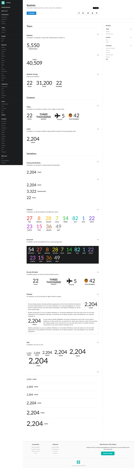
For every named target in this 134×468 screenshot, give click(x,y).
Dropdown (4, 127)
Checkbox (3, 123)
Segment (3, 77)
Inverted (108, 52)
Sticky (2, 147)
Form (2, 88)
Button (3, 47)
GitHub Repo (55, 447)
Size (107, 59)
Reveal (3, 75)
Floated (107, 57)
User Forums (55, 449)
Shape (2, 143)
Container (3, 49)
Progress (3, 136)
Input (2, 62)
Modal (3, 132)
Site (2, 40)
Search (3, 141)
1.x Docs (55, 451)
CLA (35, 453)
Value (107, 40)
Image (2, 60)
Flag (2, 53)
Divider (3, 51)
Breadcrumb (4, 86)
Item (2, 112)
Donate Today (107, 453)
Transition (3, 152)
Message (3, 95)
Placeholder (4, 71)
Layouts (3, 32)
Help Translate (36, 447)
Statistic (3, 114)
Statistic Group (109, 33)
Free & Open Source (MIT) (78, 465)
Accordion (3, 121)
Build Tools (4, 19)
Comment (3, 108)
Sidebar (3, 145)
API (2, 158)
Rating (3, 138)
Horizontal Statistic (110, 48)
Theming (3, 30)
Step (2, 80)
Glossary (3, 23)
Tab (2, 149)
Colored (108, 50)
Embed (3, 130)
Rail (2, 73)
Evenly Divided (109, 54)
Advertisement (4, 104)
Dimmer (3, 125)
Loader (3, 69)
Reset (2, 38)
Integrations (4, 17)
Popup (3, 134)
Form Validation (5, 160)
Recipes (3, 21)
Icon (2, 58)
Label (2, 64)
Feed (2, 110)
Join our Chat (35, 451)
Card (2, 106)
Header (3, 56)
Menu (2, 93)
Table (2, 97)
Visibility (3, 162)
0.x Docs (55, 453)
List (2, 67)
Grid (2, 91)
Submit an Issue (35, 449)
